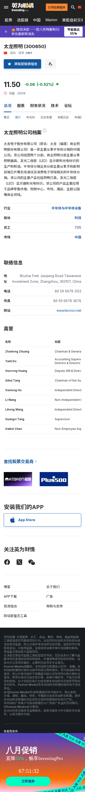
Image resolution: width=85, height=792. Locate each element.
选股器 (22, 20)
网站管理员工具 (15, 616)
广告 (49, 596)
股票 (8, 20)
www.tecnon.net (68, 310)
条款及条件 (11, 731)
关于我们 (53, 587)
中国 (37, 20)
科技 (78, 218)
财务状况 (37, 105)
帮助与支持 (54, 606)
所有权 (30, 117)
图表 (21, 105)
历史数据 (46, 117)
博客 (7, 587)
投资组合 (10, 606)
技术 (55, 105)
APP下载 (10, 596)
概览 (6, 117)
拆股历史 (63, 117)
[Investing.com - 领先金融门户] (23, 7)
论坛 (68, 105)
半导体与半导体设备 (66, 208)
